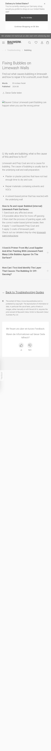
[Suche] (29, 42)
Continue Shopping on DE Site (26, 27)
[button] (25, 253)
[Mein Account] (42, 42)
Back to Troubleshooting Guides (25, 292)
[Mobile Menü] (4, 42)
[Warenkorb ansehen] (47, 42)
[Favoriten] (36, 42)
